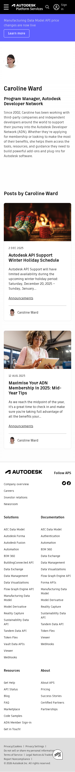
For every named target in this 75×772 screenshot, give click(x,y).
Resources (12, 670)
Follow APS (62, 473)
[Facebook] (68, 483)
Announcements (21, 298)
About (45, 670)
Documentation (52, 517)
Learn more (16, 33)
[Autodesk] (24, 472)
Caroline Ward (27, 312)
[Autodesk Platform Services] (27, 7)
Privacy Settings (34, 746)
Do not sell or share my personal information (29, 750)
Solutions (11, 517)
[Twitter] (64, 483)
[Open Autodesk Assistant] (58, 754)
